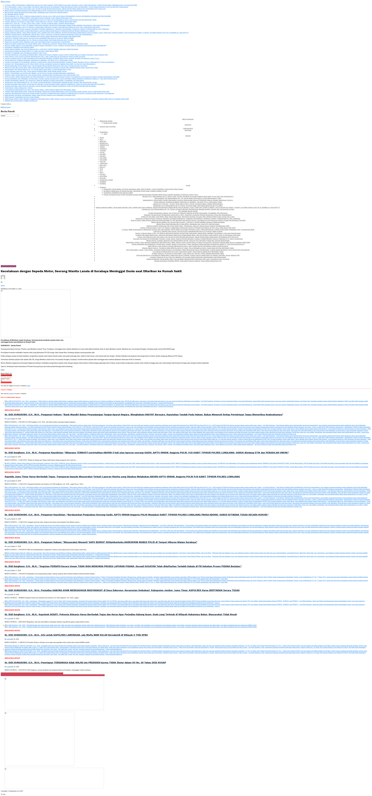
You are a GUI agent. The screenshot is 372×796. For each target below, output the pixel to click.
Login (28, 385)
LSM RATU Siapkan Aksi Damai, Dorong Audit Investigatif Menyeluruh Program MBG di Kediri (39, 38)
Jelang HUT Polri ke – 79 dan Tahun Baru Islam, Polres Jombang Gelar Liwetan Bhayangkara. (40, 23)
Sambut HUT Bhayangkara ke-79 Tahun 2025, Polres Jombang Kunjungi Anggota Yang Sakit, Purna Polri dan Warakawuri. (50, 64)
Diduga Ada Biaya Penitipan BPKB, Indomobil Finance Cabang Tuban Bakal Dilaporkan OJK (38, 18)
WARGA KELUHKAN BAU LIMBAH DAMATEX (21, 101)
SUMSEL (103, 183)
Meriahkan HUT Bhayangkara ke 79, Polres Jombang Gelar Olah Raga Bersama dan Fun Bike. (39, 40)
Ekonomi (188, 125)
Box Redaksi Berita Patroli (14, 14)
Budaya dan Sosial (110, 123)
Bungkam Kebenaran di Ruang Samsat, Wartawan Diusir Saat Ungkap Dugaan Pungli (135, 191)
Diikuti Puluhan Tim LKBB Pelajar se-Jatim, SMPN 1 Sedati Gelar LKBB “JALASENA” (32, 673)
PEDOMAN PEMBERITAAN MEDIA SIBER (19, 47)
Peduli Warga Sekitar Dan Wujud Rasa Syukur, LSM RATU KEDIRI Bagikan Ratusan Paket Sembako (41, 49)
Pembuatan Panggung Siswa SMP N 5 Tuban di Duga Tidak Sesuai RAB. (31, 51)
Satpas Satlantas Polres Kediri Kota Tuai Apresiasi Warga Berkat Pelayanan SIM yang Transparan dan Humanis (46, 66)
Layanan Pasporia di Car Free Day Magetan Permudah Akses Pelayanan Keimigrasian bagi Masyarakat (43, 36)
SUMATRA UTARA (106, 180)
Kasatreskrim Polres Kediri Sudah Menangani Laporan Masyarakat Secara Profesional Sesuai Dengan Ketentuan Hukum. (50, 31)
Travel (188, 185)
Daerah (188, 136)
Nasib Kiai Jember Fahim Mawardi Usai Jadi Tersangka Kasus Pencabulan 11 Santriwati (37, 42)
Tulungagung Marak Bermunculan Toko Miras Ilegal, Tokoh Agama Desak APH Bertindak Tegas (40, 90)
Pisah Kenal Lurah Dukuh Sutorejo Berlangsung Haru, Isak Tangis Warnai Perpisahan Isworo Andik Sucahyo (45, 56)
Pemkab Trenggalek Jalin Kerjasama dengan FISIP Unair (26, 53)
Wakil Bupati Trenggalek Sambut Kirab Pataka (22, 97)
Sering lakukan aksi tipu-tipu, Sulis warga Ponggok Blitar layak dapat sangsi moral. (36, 71)
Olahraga (188, 130)
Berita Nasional (188, 119)
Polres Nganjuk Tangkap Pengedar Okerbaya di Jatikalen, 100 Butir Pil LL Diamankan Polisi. (39, 60)
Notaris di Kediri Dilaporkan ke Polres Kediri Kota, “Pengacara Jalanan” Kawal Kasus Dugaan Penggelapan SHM (46, 44)
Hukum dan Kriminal (108, 126)
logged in (12, 393)
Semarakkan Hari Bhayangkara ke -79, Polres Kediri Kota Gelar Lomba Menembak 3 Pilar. (38, 69)
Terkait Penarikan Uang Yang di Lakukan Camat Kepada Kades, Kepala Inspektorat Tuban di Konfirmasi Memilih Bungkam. (50, 86)
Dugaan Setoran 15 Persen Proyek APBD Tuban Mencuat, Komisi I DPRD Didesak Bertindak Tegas (41, 21)
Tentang (103, 187)
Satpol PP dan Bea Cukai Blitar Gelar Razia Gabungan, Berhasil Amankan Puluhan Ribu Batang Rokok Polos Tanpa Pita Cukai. (51, 67)
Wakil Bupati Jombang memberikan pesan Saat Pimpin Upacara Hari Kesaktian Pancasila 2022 (40, 95)
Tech (105, 134)
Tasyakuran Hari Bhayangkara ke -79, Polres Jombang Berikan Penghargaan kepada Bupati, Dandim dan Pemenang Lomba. (51, 82)
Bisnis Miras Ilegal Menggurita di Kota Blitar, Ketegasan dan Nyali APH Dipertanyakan (36, 12)
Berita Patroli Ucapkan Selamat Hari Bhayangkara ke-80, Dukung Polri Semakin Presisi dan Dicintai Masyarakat (46, 10)
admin (3, 285)
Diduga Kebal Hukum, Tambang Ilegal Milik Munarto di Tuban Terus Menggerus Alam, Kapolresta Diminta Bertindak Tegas (50, 20)
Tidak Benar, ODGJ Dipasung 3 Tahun (19, 88)
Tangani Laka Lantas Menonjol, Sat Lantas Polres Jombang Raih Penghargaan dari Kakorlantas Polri (42, 75)
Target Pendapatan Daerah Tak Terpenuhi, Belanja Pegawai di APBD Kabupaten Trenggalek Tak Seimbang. (44, 80)
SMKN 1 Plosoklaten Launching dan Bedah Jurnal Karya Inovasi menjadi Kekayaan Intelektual (40, 73)
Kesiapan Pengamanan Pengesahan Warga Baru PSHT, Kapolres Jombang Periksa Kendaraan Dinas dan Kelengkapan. (48, 34)
